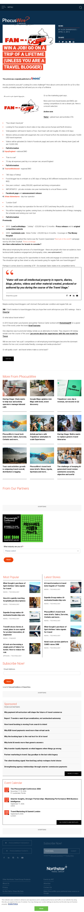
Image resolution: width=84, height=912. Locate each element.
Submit (73, 851)
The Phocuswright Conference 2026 (26, 789)
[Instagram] (13, 857)
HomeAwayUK (65, 323)
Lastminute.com (18, 233)
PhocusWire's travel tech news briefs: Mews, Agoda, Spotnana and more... (41, 469)
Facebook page (12, 193)
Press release (62, 226)
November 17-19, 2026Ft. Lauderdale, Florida (18, 792)
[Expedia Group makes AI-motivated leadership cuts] (34, 616)
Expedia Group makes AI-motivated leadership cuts (14, 613)
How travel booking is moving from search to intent (25, 724)
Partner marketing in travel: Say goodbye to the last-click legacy (31, 755)
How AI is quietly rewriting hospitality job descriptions (14, 599)
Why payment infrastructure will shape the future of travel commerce (33, 712)
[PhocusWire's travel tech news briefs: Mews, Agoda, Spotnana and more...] (42, 455)
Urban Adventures (12, 196)
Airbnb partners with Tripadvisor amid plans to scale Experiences (40, 436)
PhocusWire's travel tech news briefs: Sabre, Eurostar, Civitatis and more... (15, 436)
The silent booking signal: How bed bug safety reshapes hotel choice (32, 761)
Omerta (6, 312)
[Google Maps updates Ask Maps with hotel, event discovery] (42, 388)
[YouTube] (22, 857)
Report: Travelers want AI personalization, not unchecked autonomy (32, 718)
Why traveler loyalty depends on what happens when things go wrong (32, 749)
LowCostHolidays (18, 226)
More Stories (73, 773)
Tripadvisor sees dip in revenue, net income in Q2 (68, 400)
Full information (12, 148)
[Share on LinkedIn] (66, 42)
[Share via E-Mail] (70, 42)
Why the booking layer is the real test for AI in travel (25, 736)
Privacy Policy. (27, 687)
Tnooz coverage (29, 242)
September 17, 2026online (17, 805)
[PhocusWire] (16, 20)
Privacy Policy (70, 855)
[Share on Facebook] (59, 42)
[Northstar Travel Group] (57, 869)
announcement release (32, 193)
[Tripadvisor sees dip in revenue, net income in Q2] (69, 388)
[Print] (73, 42)
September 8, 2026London (17, 815)
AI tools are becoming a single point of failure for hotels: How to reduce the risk (14, 648)
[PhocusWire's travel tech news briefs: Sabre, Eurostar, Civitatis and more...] (15, 423)
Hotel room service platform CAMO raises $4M (56, 643)
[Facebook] (4, 857)
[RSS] (17, 857)
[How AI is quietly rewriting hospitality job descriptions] (34, 602)
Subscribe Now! (53, 843)
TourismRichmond (11, 169)
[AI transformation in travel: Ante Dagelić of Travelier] (75, 587)
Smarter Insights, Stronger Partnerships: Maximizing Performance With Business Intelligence (44, 800)
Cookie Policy (13, 904)
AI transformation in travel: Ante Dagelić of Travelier (55, 584)
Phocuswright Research (19, 843)
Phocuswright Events (19, 851)
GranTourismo (34, 326)
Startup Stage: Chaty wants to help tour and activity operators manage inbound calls (14, 403)
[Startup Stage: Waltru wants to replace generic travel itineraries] (69, 423)
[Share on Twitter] (63, 42)
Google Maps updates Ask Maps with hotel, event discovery (41, 401)
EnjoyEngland (10, 151)
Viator (46, 117)
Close (41, 908)
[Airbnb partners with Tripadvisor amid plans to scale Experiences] (42, 423)
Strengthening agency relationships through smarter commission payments (35, 767)
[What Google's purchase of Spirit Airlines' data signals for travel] (34, 588)
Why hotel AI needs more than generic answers (23, 742)
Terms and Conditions (14, 687)
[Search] (80, 7)
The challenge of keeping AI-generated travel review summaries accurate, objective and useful (69, 470)
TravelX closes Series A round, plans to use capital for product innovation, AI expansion (14, 631)
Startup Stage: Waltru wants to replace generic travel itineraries (68, 436)
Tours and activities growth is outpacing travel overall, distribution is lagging (14, 469)
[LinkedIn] (8, 857)
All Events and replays (69, 822)
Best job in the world (63, 239)
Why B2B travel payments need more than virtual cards (27, 730)
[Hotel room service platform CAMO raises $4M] (75, 645)
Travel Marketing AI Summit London (25, 811)
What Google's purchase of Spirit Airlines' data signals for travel (14, 586)
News (60, 26)
